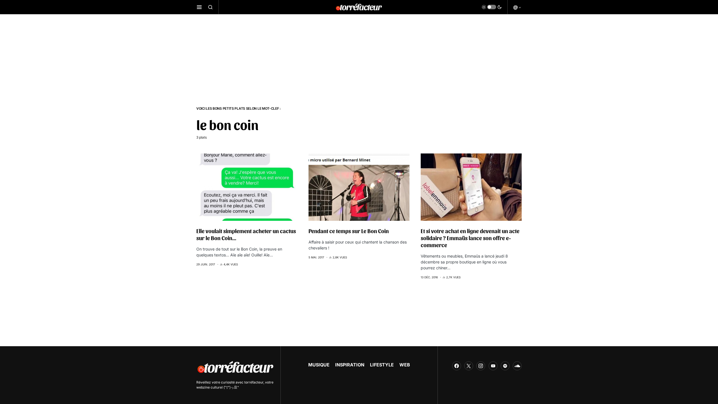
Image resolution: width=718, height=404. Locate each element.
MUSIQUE (319, 365)
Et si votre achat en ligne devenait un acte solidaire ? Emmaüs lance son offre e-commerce (470, 238)
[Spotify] (505, 365)
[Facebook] (456, 365)
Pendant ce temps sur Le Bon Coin (349, 231)
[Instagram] (480, 365)
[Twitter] (468, 365)
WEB (404, 365)
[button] (199, 7)
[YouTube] (493, 365)
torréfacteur (253, 382)
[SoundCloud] (517, 365)
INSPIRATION (349, 365)
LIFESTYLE (382, 365)
